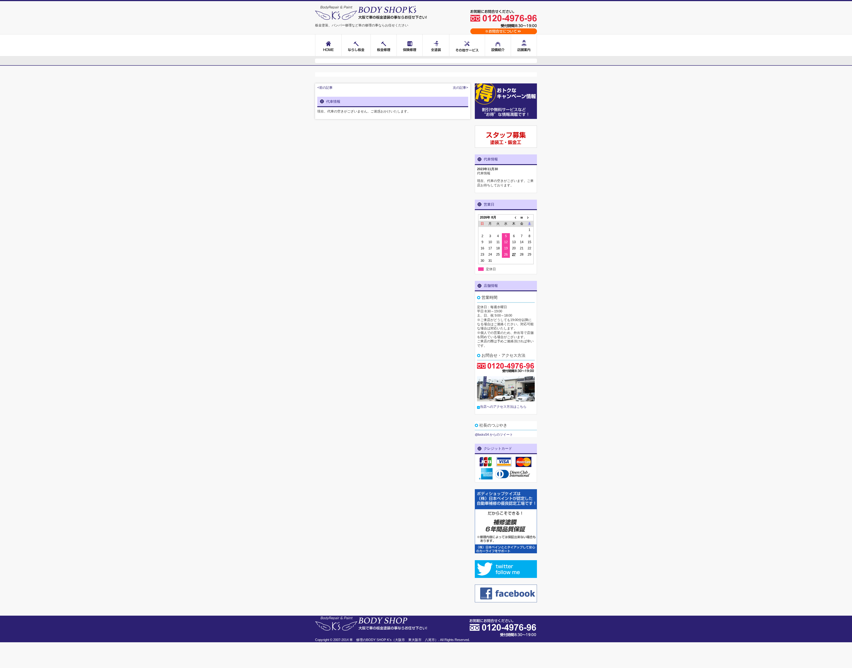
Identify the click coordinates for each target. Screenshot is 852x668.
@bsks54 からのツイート (494, 434)
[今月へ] (522, 218)
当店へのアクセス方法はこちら (503, 406)
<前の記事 (325, 87)
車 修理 (356, 640)
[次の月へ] (530, 218)
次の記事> (460, 87)
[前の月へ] (514, 218)
